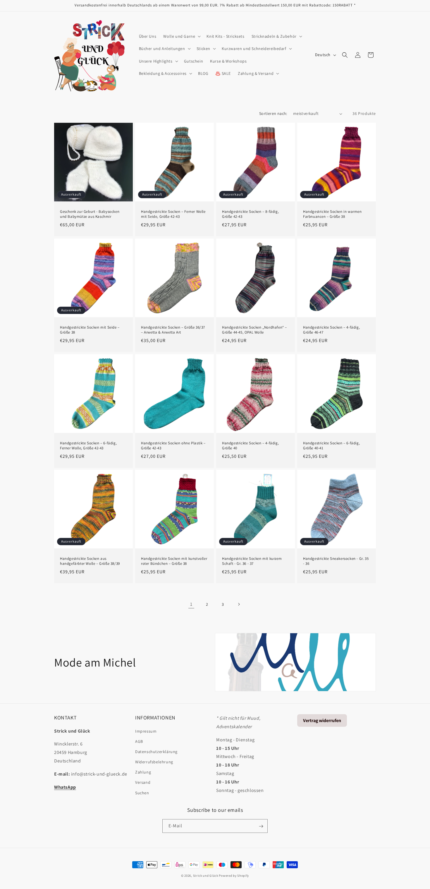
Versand (142, 782)
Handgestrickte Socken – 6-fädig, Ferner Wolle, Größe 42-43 (88, 445)
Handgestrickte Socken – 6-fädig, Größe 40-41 (331, 445)
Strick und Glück (205, 876)
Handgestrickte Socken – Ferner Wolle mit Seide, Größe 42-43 (173, 214)
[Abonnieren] (260, 826)
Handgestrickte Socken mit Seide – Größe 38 (90, 330)
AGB (139, 741)
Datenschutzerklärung (156, 751)
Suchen (142, 792)
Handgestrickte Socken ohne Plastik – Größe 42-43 (173, 445)
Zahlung (143, 772)
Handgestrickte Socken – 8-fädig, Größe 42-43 (250, 214)
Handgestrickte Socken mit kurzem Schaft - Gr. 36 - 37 (252, 561)
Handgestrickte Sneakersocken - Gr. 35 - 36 (336, 561)
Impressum (145, 730)
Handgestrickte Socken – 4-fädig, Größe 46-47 (331, 330)
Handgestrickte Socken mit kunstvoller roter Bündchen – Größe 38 (174, 561)
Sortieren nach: (273, 113)
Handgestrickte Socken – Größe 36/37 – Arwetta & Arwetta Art (173, 330)
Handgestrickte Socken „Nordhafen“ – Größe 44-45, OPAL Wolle (254, 330)
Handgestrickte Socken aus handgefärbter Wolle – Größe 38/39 (90, 561)
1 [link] (191, 604)
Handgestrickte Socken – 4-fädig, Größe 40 (250, 445)
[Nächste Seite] (238, 604)
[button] (181, 36)
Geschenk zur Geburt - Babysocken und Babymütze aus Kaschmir (89, 214)
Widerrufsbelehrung (154, 761)
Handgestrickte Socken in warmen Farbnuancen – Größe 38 (332, 214)
